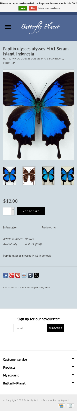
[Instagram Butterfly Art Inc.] (46, 341)
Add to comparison (32, 287)
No (32, 8)
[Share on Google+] (11, 275)
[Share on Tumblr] (30, 275)
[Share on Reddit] (24, 275)
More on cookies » (49, 8)
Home (6, 58)
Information (10, 227)
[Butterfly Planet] (47, 27)
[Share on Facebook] (5, 275)
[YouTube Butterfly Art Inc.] (38, 341)
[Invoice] (70, 405)
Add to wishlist (11, 287)
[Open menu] (8, 27)
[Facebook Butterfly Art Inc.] (31, 341)
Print (47, 287)
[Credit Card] (60, 405)
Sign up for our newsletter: (38, 319)
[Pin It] (17, 275)
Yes (23, 8)
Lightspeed (62, 400)
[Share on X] (36, 275)
